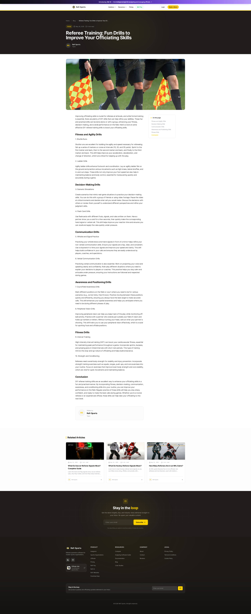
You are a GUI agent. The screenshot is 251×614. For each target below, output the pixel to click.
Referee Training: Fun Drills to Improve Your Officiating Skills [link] (93, 21)
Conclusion (154, 135)
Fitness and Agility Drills (158, 121)
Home (68, 21)
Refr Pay (139, 7)
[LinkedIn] (68, 560)
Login (163, 7)
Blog (74, 21)
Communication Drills (157, 127)
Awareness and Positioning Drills (161, 129)
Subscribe (139, 522)
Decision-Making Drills (158, 124)
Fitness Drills (155, 132)
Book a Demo (173, 7)
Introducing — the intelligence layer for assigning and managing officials (124, 2)
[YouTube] (73, 560)
